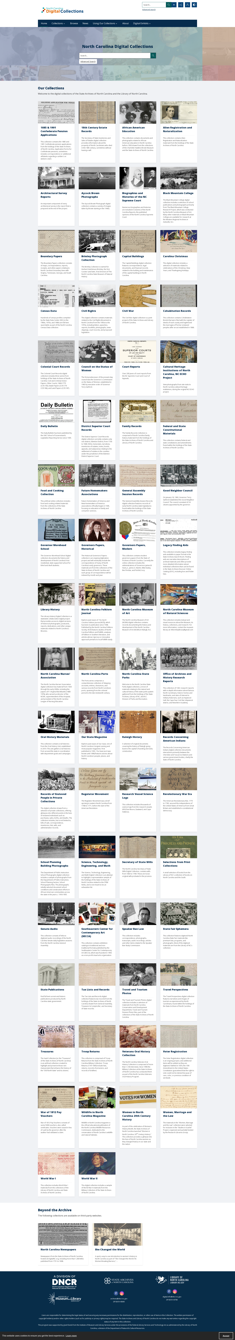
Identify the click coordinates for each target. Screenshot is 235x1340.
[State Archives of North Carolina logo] (118, 1280)
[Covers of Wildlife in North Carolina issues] (97, 1097)
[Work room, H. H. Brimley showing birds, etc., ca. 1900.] (97, 241)
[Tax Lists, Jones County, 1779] (97, 974)
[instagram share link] (122, 1293)
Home (44, 23)
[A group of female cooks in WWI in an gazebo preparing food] (117, 1234)
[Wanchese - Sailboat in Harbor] (97, 178)
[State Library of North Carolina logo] (171, 1279)
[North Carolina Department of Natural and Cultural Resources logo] (64, 1282)
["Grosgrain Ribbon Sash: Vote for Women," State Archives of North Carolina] (138, 1097)
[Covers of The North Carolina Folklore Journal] (97, 594)
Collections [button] (57, 23)
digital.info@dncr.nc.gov (172, 1297)
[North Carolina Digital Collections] (62, 10)
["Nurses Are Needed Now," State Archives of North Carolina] (97, 1163)
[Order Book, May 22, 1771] (97, 779)
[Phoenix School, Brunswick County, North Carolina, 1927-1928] (56, 847)
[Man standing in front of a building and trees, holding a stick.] (178, 722)
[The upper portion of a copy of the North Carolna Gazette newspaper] (63, 1234)
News (85, 23)
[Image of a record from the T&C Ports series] (97, 659)
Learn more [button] (71, 1336)
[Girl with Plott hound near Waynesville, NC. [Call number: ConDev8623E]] (138, 974)
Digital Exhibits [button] (141, 23)
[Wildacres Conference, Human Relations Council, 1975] (178, 475)
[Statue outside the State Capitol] (56, 974)
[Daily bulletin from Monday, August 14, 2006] (56, 411)
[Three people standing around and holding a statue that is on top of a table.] (138, 594)
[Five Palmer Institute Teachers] (138, 112)
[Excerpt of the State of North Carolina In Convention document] (178, 411)
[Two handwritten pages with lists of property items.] (97, 112)
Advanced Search (88, 61)
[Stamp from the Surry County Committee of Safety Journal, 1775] (178, 779)
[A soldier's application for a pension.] (56, 112)
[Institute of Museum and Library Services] (64, 1298)
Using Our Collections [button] (104, 23)
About (125, 23)
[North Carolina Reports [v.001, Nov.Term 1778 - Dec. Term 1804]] (138, 351)
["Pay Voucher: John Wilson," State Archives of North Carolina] (56, 1097)
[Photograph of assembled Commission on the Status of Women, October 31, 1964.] (97, 351)
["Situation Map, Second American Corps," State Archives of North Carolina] (56, 1163)
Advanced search (149, 9)
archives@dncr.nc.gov (118, 1298)
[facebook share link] (116, 1293)
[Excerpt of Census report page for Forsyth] (56, 296)
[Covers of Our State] (97, 722)
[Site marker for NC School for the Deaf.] (56, 530)
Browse (74, 23)
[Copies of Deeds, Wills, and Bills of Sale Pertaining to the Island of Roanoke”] (56, 351)
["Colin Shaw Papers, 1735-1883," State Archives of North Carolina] (178, 530)
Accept (226, 1336)
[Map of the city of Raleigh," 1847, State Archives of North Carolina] (138, 722)
